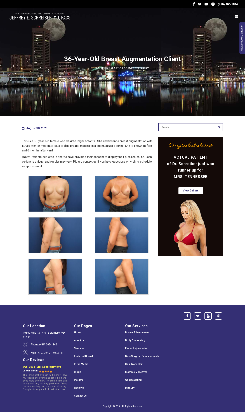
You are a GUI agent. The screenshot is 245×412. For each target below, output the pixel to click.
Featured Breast (83, 356)
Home (77, 332)
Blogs (77, 372)
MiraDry (130, 387)
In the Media (81, 364)
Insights (79, 379)
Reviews (79, 387)
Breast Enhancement (137, 332)
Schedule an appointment (242, 38)
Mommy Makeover (136, 372)
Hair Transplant (134, 364)
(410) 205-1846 (228, 4)
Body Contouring (135, 340)
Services (79, 348)
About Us (79, 340)
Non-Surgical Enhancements (142, 356)
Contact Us (80, 395)
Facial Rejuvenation (136, 348)
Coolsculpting (133, 379)
